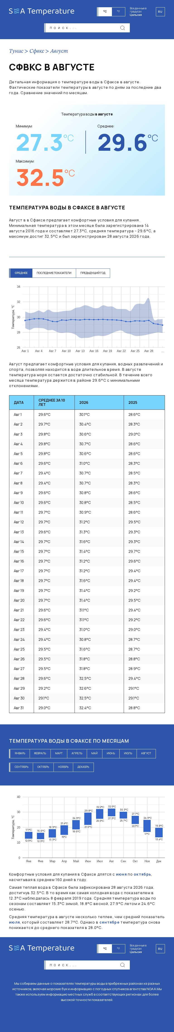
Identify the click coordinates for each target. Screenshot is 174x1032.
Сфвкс (36, 51)
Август (59, 51)
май (94, 753)
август (146, 753)
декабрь (83, 767)
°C (105, 11)
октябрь (43, 767)
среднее (21, 273)
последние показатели (54, 273)
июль (128, 753)
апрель (77, 753)
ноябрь (63, 767)
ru (160, 949)
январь (20, 753)
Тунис (16, 51)
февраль (40, 753)
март (59, 753)
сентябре (109, 922)
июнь (111, 753)
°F (118, 11)
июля (14, 922)
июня (121, 874)
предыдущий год (92, 273)
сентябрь (21, 767)
